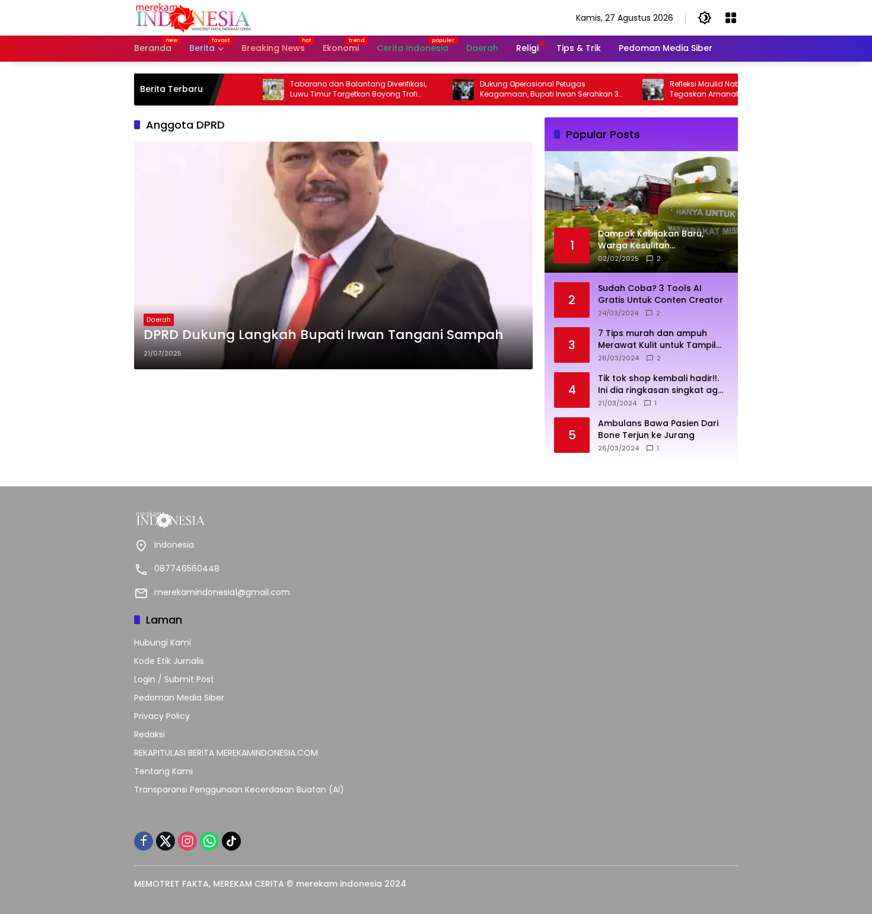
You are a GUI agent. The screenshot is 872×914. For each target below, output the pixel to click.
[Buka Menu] (731, 18)
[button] (705, 18)
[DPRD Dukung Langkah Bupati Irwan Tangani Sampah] (333, 255)
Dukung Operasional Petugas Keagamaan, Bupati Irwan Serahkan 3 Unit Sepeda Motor (521, 89)
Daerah (159, 319)
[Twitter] (165, 841)
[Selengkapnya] (282, 519)
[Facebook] (143, 841)
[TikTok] (231, 841)
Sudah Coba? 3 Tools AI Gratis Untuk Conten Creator (660, 294)
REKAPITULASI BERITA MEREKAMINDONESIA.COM (226, 753)
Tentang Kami (163, 771)
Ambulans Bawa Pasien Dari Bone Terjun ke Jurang (658, 429)
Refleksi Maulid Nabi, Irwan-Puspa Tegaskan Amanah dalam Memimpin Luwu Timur (711, 89)
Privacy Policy (162, 716)
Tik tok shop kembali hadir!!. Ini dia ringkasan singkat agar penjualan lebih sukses (662, 384)
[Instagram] (187, 841)
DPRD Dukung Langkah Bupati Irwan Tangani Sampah (324, 335)
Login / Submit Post (174, 679)
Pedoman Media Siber (179, 698)
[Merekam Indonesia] (193, 17)
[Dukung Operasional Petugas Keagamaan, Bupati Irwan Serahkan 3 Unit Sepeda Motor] (435, 89)
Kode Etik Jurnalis (169, 661)
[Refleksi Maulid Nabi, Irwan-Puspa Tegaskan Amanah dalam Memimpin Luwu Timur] (625, 89)
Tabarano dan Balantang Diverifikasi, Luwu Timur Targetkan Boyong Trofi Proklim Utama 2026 (330, 89)
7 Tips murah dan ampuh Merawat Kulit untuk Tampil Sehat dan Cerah (657, 339)
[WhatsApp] (209, 841)
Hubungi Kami (162, 642)
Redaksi (149, 734)
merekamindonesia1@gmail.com (222, 592)
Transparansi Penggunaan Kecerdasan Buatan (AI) (239, 789)
